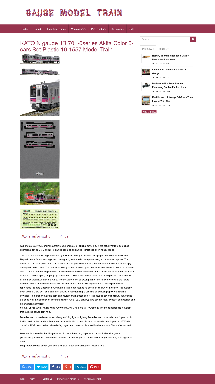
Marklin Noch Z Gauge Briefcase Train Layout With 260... (172, 99)
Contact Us (47, 378)
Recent (164, 49)
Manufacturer (78, 28)
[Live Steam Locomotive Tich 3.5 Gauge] (146, 72)
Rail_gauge (116, 28)
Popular (148, 49)
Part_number (98, 28)
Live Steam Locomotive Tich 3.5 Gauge (169, 71)
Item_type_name (56, 28)
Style (131, 28)
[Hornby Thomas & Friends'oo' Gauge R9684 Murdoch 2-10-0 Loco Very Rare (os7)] (146, 58)
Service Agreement (92, 378)
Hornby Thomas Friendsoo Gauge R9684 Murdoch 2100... (170, 57)
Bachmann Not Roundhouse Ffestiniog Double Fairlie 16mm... (170, 85)
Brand (38, 28)
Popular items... (149, 111)
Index (25, 28)
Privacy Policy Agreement (68, 378)
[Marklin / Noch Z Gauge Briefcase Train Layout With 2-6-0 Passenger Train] (146, 100)
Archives (33, 378)
